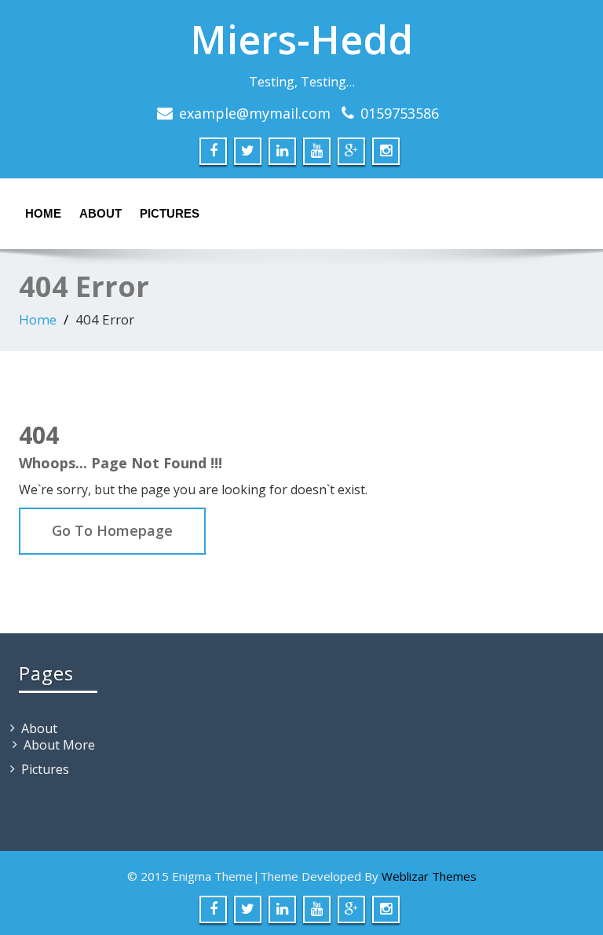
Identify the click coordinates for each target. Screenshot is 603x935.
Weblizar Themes (429, 876)
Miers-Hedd (301, 39)
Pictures (169, 213)
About (100, 213)
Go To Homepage (112, 530)
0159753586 (399, 113)
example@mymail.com (255, 113)
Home (43, 213)
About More (59, 745)
